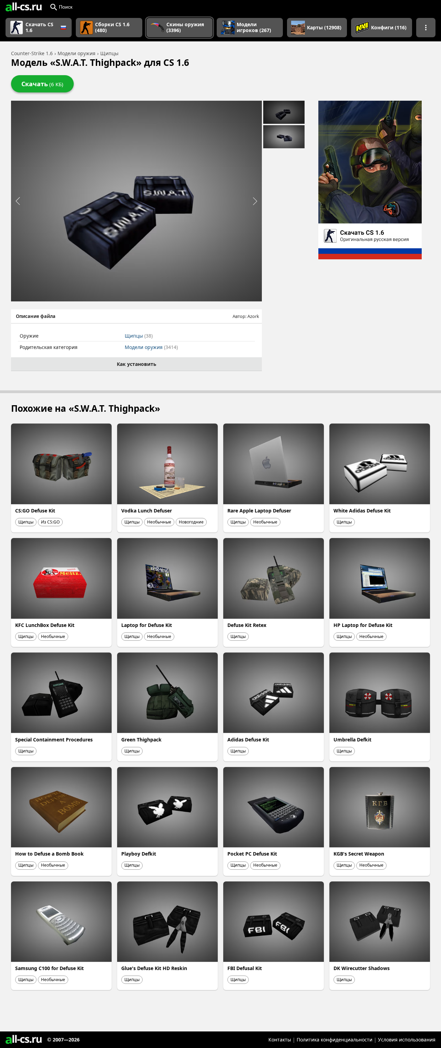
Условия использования (406, 1039)
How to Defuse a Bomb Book (49, 853)
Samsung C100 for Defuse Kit (49, 968)
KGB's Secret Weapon (359, 853)
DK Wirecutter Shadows (362, 968)
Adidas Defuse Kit (248, 739)
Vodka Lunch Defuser (146, 510)
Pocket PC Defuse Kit (252, 853)
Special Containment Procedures (54, 739)
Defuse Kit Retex (246, 625)
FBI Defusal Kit (244, 968)
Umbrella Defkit (352, 739)
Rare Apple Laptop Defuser (259, 510)
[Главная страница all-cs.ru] (23, 6)
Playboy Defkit (138, 853)
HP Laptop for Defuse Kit (363, 625)
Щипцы (139, 335)
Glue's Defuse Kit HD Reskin (154, 968)
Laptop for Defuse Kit (146, 625)
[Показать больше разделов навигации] (425, 27)
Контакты (279, 1039)
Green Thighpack (141, 739)
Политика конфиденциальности (334, 1039)
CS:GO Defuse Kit (35, 510)
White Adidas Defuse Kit (362, 510)
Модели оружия (151, 347)
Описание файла (35, 316)
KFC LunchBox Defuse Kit (44, 625)
